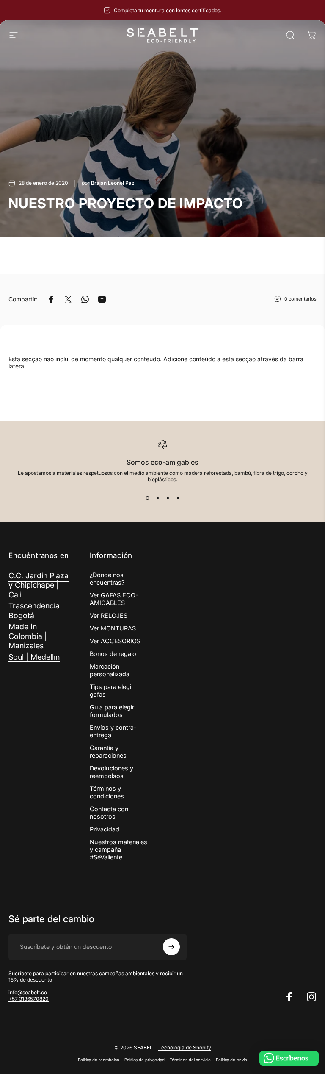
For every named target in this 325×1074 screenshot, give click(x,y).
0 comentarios (300, 299)
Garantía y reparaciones (108, 751)
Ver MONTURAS (113, 628)
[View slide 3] (167, 498)
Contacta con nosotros (109, 812)
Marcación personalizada (109, 670)
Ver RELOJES (108, 615)
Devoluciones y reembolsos (111, 771)
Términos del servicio (190, 1059)
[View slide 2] (157, 498)
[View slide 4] (178, 498)
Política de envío (231, 1059)
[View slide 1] (147, 498)
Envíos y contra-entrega (113, 731)
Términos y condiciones (107, 792)
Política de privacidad (144, 1059)
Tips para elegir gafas (111, 690)
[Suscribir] (171, 946)
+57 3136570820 (28, 999)
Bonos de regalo (113, 653)
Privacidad (104, 829)
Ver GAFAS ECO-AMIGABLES (114, 598)
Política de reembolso (98, 1059)
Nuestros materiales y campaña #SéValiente (118, 849)
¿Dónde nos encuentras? (107, 578)
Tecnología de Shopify (184, 1047)
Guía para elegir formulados (112, 710)
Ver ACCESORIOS (115, 640)
